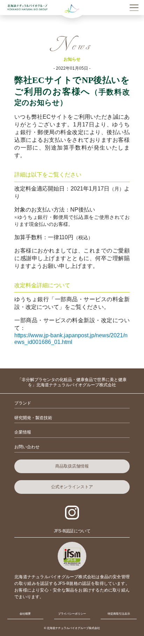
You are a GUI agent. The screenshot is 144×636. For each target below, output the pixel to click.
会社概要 (25, 613)
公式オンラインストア (72, 486)
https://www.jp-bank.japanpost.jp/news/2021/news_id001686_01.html (71, 338)
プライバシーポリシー (72, 613)
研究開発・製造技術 (33, 418)
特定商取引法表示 (119, 613)
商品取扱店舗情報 (72, 466)
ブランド (22, 403)
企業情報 (22, 432)
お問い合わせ (26, 447)
